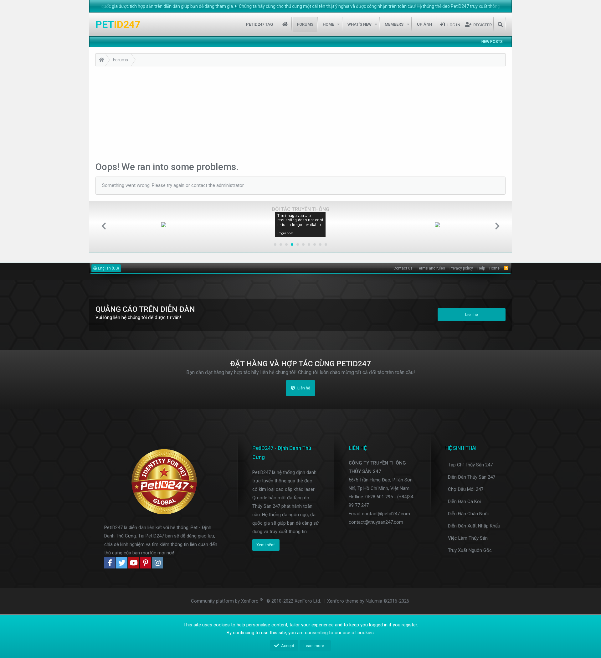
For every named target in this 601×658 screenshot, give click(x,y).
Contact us (403, 268)
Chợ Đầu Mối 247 (465, 489)
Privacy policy (461, 268)
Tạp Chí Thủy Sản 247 (470, 465)
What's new (359, 24)
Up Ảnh (424, 24)
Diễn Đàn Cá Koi (464, 501)
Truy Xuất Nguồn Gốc (470, 550)
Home (285, 24)
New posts (492, 41)
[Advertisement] (300, 113)
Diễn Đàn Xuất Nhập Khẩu (474, 526)
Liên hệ (471, 314)
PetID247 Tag (259, 24)
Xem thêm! (265, 544)
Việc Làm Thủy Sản (468, 538)
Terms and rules (431, 268)
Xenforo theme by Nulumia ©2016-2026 (368, 601)
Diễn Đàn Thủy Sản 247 (471, 477)
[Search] (500, 24)
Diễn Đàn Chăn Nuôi (468, 514)
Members (394, 24)
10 (326, 244)
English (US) (108, 268)
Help (481, 268)
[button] (338, 24)
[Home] (101, 61)
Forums (305, 24)
